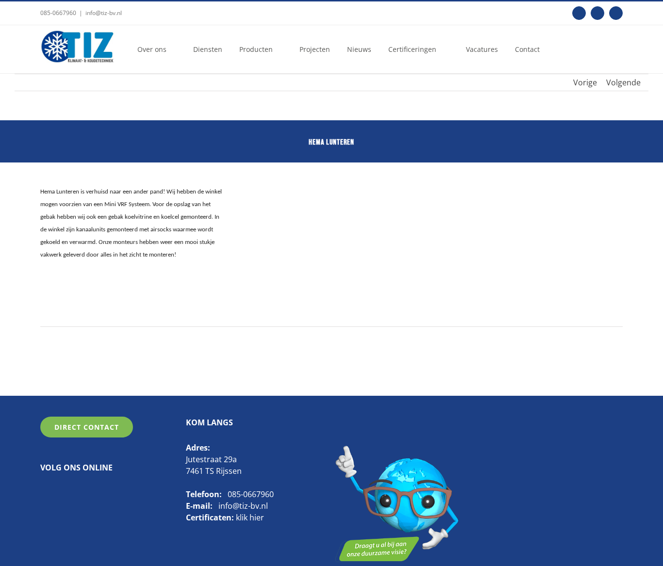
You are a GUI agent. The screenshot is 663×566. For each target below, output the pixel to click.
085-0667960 (58, 13)
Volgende (623, 82)
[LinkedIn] (59, 492)
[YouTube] (74, 492)
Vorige (585, 82)
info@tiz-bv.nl (103, 13)
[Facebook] (44, 492)
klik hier (250, 517)
